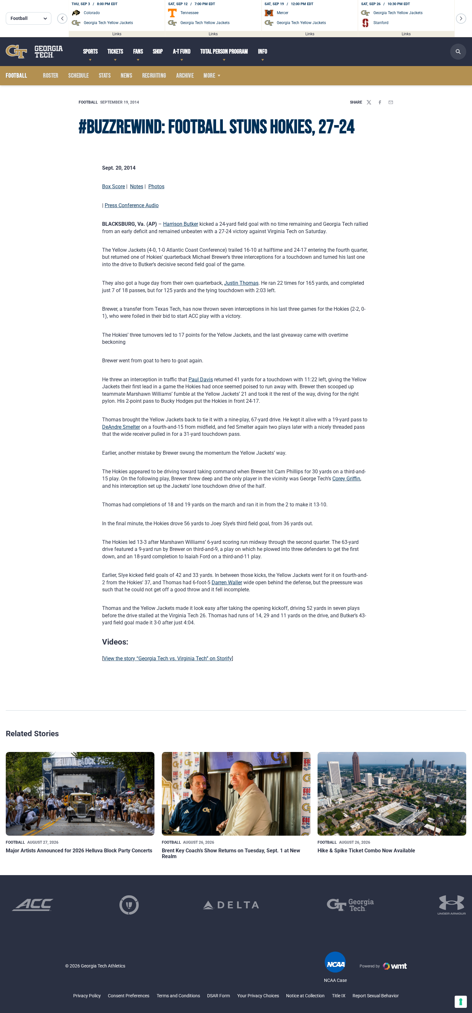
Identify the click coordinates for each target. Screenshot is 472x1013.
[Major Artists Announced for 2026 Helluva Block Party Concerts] (80, 793)
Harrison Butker (180, 224)
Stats (104, 75)
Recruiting (154, 75)
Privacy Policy (87, 995)
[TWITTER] (368, 102)
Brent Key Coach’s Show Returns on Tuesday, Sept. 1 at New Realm (231, 853)
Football (88, 102)
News (126, 75)
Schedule (78, 75)
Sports (90, 51)
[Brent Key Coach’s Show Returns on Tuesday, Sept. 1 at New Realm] (236, 793)
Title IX (338, 995)
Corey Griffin (346, 479)
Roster (50, 75)
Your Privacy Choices (258, 995)
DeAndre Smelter (121, 427)
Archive (185, 75)
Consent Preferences (128, 995)
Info (262, 51)
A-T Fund (181, 51)
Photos (156, 186)
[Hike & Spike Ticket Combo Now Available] (392, 793)
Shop (158, 51)
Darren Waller (227, 582)
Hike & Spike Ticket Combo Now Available (366, 851)
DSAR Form (218, 995)
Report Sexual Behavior (376, 995)
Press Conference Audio (132, 205)
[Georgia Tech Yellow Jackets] (34, 51)
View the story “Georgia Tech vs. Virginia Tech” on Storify (167, 658)
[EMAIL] (390, 102)
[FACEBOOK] (379, 102)
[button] (62, 18)
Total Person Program (224, 51)
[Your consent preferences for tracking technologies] (461, 1002)
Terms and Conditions (178, 995)
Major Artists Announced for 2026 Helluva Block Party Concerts (79, 851)
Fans (138, 51)
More (209, 75)
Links (116, 33)
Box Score (113, 186)
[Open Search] (458, 52)
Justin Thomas (241, 283)
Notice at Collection (305, 995)
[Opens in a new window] (32, 905)
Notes (136, 186)
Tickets (115, 51)
